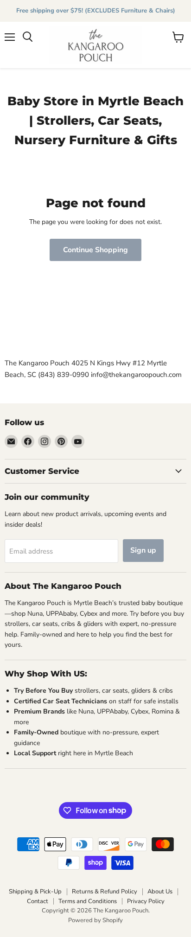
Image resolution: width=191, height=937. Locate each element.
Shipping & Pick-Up (35, 891)
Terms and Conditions (87, 901)
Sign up (143, 550)
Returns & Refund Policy (104, 891)
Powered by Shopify (95, 920)
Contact (37, 901)
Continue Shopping (95, 250)
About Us (159, 891)
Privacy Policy (146, 901)
